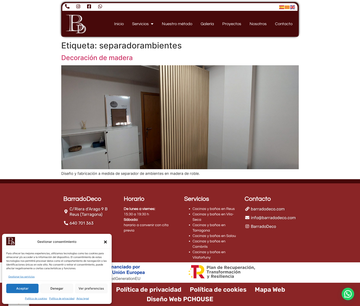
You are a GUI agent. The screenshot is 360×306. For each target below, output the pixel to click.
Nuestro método (177, 24)
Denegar (56, 288)
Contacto (283, 24)
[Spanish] (282, 7)
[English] (292, 7)
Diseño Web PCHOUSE (180, 299)
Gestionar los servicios (21, 276)
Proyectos (231, 24)
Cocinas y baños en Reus (213, 209)
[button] (105, 242)
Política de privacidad (61, 298)
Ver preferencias (91, 288)
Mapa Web (270, 289)
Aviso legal (82, 298)
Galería (207, 24)
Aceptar (22, 288)
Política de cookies (36, 298)
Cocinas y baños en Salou (214, 236)
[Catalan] (287, 7)
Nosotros (258, 24)
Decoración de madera (97, 58)
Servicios (140, 24)
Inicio (119, 24)
